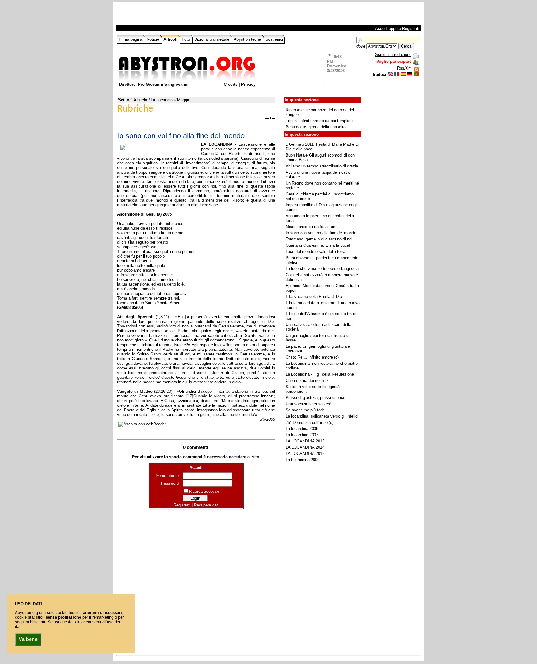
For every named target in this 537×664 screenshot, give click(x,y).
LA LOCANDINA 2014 (305, 447)
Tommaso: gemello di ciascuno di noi (319, 239)
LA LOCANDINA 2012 (305, 453)
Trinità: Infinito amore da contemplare (319, 120)
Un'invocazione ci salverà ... (311, 403)
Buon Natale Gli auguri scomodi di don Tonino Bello (320, 157)
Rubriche (140, 100)
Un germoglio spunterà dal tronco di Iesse (317, 337)
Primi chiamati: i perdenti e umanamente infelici (322, 260)
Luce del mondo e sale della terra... (317, 251)
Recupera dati (206, 505)
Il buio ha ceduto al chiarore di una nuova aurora (323, 305)
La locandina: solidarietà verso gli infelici (322, 416)
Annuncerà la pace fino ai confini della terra (320, 218)
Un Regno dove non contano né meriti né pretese (322, 185)
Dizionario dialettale (212, 39)
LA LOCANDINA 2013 (305, 441)
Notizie (153, 39)
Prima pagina (131, 39)
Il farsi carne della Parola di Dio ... (316, 296)
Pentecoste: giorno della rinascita (316, 127)
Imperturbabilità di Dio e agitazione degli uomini (321, 207)
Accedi (381, 28)
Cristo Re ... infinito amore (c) (312, 357)
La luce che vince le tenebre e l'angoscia (322, 268)
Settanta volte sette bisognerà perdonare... (313, 389)
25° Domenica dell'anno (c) (309, 422)
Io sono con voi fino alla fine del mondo (321, 233)
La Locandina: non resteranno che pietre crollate (322, 365)
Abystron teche (248, 39)
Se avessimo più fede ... (308, 410)
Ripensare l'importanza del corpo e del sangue (320, 112)
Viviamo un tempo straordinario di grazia (322, 166)
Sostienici (274, 39)
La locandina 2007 (302, 435)
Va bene (28, 639)
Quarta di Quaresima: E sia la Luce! (318, 245)
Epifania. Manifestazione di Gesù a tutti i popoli (322, 288)
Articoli (171, 39)
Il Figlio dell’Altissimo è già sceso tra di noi (321, 316)
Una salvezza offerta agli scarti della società (318, 327)
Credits (230, 84)
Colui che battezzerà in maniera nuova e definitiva (322, 277)
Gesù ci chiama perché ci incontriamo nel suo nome (320, 196)
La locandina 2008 (302, 428)
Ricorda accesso (204, 491)
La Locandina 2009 (302, 459)
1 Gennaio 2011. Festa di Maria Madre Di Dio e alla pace (322, 146)
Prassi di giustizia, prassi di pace (315, 397)
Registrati (410, 28)
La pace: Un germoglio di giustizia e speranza (318, 348)
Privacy (248, 84)
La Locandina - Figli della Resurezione (320, 374)
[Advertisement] (190, 15)
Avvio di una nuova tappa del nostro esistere (318, 174)
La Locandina (163, 100)
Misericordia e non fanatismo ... (314, 226)
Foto (186, 39)
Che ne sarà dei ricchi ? (307, 380)
